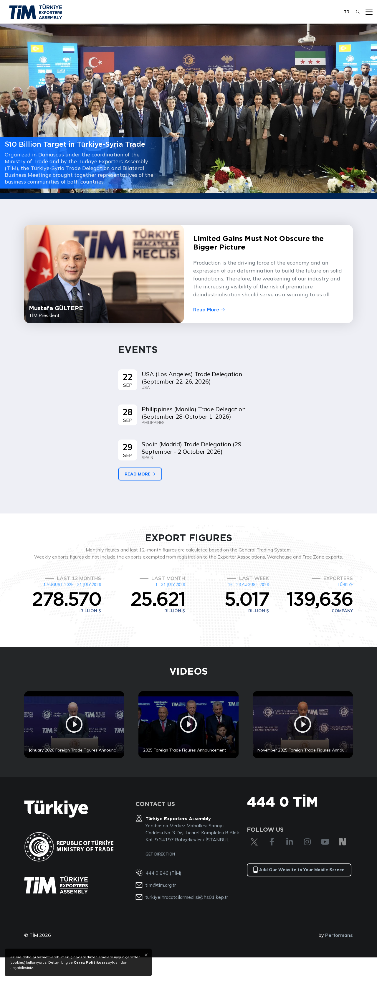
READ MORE (138, 474)
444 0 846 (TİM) (163, 873)
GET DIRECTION (160, 854)
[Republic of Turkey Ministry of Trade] (68, 847)
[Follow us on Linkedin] (289, 842)
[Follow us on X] (254, 842)
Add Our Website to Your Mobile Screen (302, 869)
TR (346, 11)
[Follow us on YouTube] (325, 842)
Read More (207, 310)
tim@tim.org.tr (160, 885)
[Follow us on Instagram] (307, 842)
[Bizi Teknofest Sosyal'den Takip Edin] (342, 842)
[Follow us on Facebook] (271, 842)
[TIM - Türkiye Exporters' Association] (35, 11)
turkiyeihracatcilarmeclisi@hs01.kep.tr (186, 897)
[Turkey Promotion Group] (56, 809)
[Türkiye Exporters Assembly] (56, 885)
